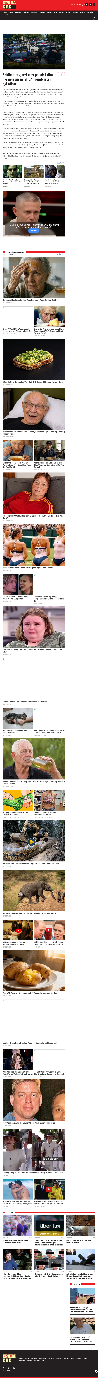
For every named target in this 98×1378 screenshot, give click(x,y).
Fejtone (49, 12)
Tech (6, 15)
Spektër (82, 12)
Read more (33, 231)
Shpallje (90, 12)
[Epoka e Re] (9, 8)
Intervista (26, 12)
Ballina (5, 12)
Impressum (6, 1370)
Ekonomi (18, 12)
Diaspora (75, 12)
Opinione (34, 12)
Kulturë (61, 12)
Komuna (42, 12)
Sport (68, 12)
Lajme (11, 12)
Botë (55, 12)
